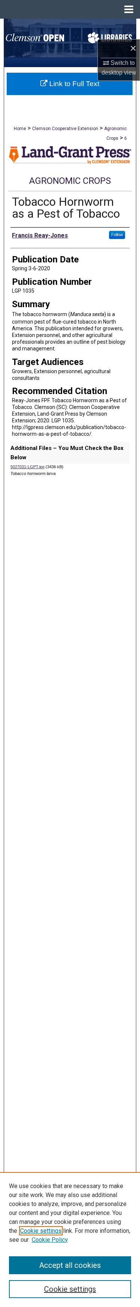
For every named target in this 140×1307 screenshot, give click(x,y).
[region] (70, 1239)
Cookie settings (41, 1230)
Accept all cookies (70, 1265)
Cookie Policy (50, 1239)
